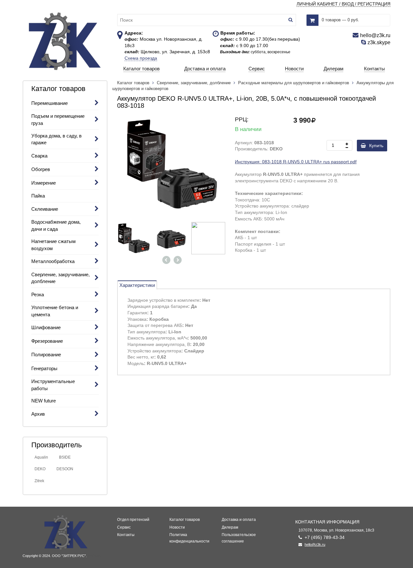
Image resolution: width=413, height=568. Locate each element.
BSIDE (65, 457)
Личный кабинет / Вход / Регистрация (343, 3)
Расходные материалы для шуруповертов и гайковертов (293, 82)
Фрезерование (47, 341)
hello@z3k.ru (315, 544)
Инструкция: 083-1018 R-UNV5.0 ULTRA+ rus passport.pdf (296, 161)
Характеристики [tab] (137, 285)
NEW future (43, 400)
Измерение (43, 183)
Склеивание (44, 209)
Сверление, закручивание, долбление (194, 82)
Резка (37, 294)
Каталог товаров (134, 82)
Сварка (39, 155)
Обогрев (40, 169)
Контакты (126, 534)
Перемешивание (49, 103)
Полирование (46, 354)
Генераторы (44, 368)
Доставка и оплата (239, 519)
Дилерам (230, 527)
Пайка (38, 195)
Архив (38, 414)
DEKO (40, 469)
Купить (376, 145)
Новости (177, 527)
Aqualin (41, 457)
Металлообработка (53, 261)
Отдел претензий (133, 519)
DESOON (64, 469)
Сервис (124, 527)
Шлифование (46, 327)
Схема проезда (141, 58)
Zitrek (39, 481)
